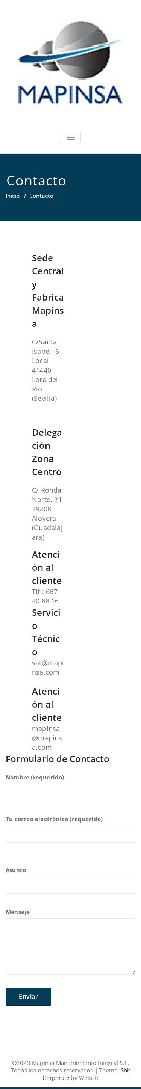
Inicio (13, 195)
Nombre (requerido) (35, 777)
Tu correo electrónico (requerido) (54, 819)
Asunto (16, 870)
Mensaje (18, 911)
